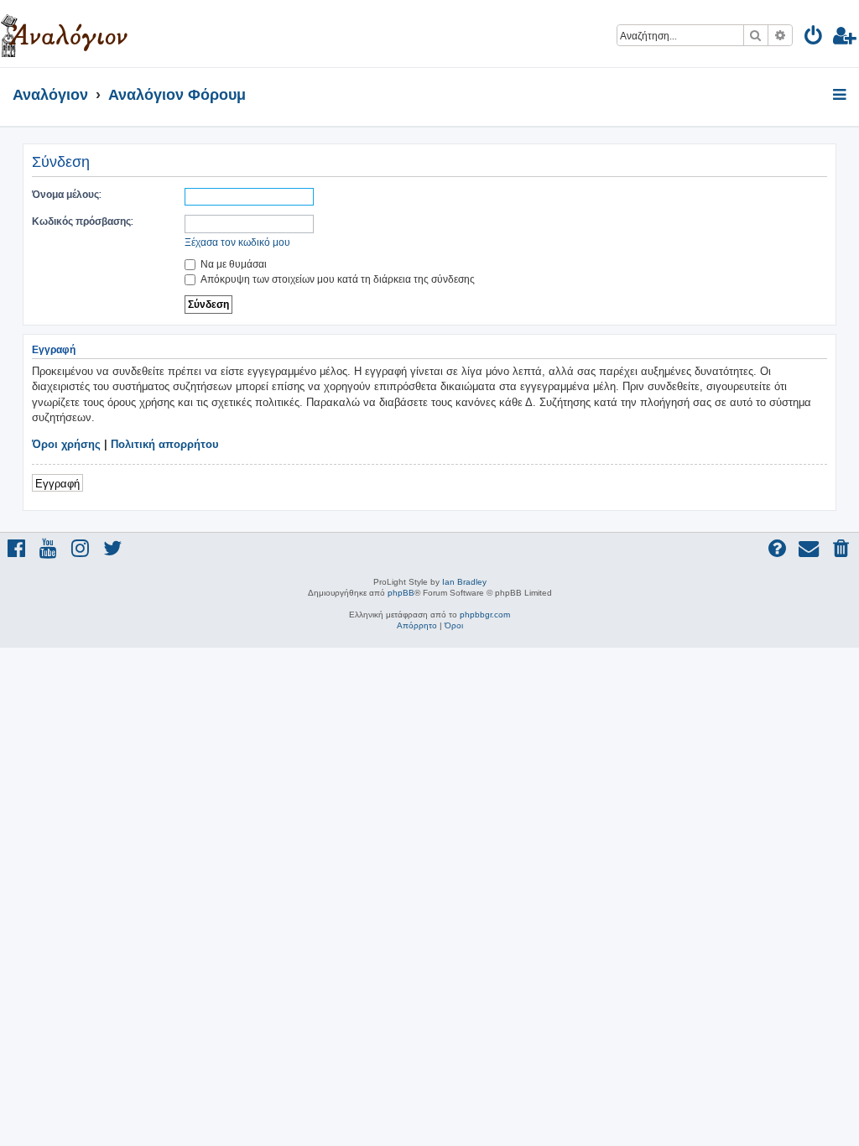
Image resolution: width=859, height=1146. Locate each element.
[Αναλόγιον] (64, 33)
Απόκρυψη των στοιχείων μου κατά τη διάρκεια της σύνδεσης (336, 279)
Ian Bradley (464, 581)
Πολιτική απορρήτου (165, 444)
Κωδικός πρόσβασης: (82, 221)
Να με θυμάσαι (232, 264)
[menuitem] (814, 38)
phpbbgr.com (485, 614)
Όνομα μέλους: (67, 194)
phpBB (401, 592)
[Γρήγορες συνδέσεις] (841, 95)
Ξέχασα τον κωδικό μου (237, 242)
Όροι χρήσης (66, 444)
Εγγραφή (57, 483)
